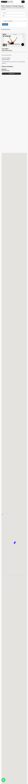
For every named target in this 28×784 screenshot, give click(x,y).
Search (5, 24)
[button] (14, 542)
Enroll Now (11, 73)
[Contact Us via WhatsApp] (3, 780)
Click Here (3, 9)
